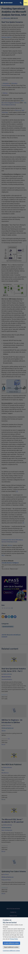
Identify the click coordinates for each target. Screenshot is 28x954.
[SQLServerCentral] (1, 2)
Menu (25, 2)
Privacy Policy (14, 939)
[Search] (20, 2)
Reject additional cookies (11, 947)
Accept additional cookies (11, 943)
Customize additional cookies (11, 950)
